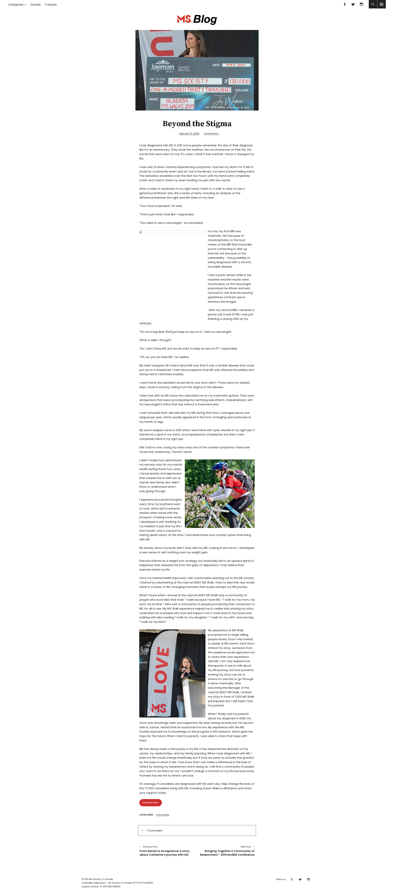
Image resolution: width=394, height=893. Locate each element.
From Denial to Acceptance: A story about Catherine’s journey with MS (165, 850)
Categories (16, 4)
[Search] (373, 4)
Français (51, 4)
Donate (36, 4)
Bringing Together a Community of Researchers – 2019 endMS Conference (227, 850)
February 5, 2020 (189, 133)
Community (162, 814)
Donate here (150, 802)
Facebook (344, 4)
